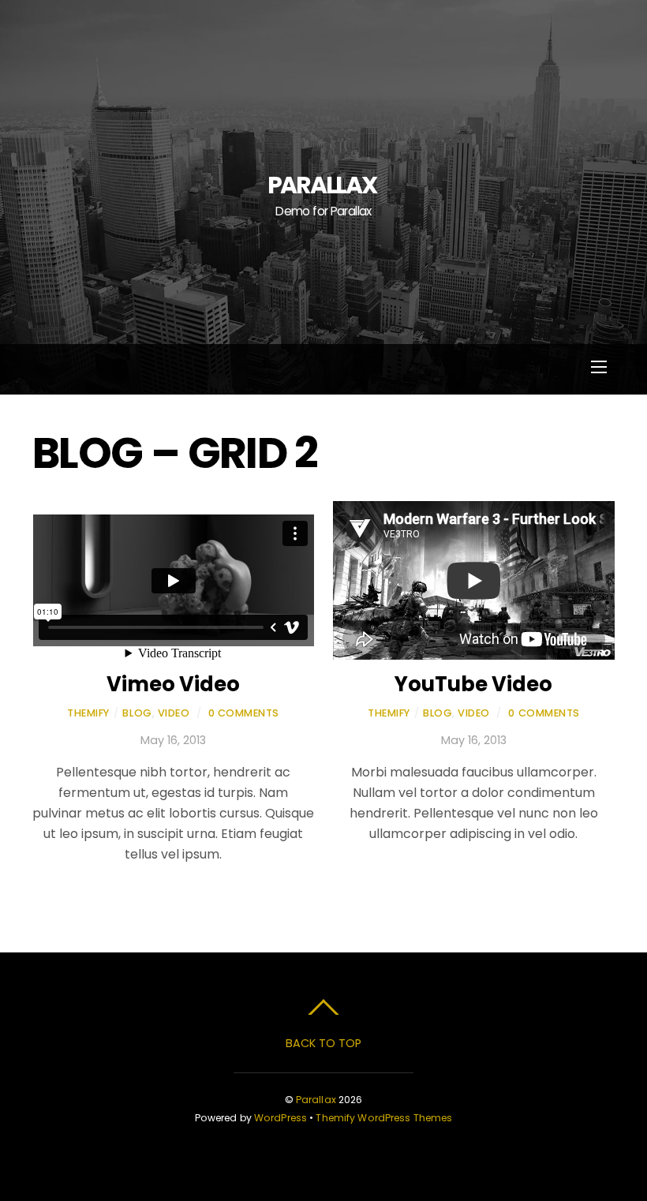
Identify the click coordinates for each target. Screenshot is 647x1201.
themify (88, 713)
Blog (136, 713)
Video (174, 713)
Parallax (316, 1099)
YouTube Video (473, 684)
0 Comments (243, 713)
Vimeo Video (173, 684)
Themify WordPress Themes (384, 1117)
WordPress (280, 1117)
